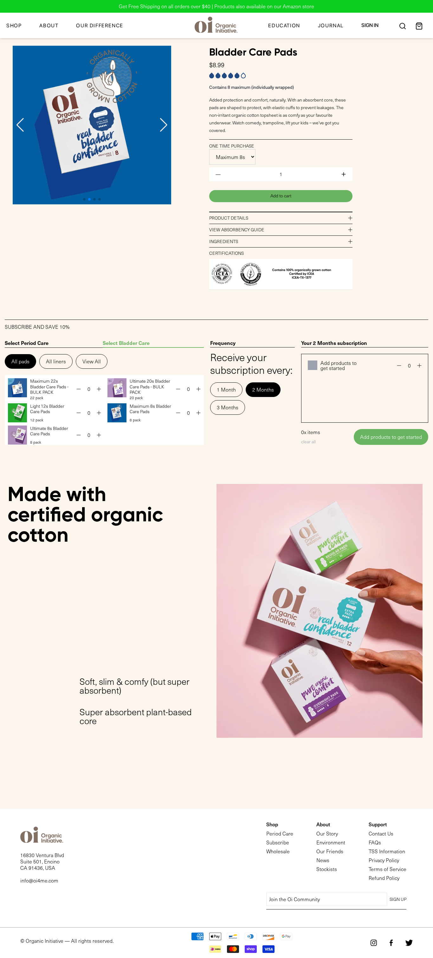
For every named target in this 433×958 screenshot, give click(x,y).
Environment (330, 842)
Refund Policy (384, 878)
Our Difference (99, 26)
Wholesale (278, 851)
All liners (56, 361)
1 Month (226, 389)
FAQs (375, 842)
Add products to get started (391, 436)
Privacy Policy (384, 860)
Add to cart (280, 196)
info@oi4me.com (39, 880)
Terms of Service (387, 869)
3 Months (227, 407)
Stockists (326, 869)
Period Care (279, 833)
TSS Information (387, 851)
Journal (331, 26)
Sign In (369, 25)
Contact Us (381, 833)
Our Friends (329, 851)
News (322, 860)
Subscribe (277, 842)
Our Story (327, 833)
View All (91, 361)
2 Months (263, 389)
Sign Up (398, 899)
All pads (20, 361)
